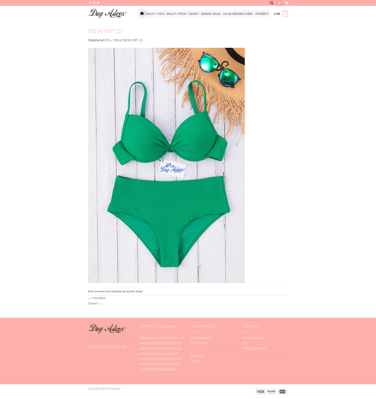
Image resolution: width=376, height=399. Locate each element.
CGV (245, 343)
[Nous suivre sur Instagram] (94, 3)
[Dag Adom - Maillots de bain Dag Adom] (107, 13)
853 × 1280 (112, 40)
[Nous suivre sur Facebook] (90, 3)
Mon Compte (199, 343)
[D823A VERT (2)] (166, 165)
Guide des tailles (201, 338)
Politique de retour (254, 348)
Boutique (196, 355)
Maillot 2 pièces (176, 13)
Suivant (95, 303)
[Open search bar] (272, 3)
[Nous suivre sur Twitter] (98, 3)
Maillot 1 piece (155, 13)
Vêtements (262, 13)
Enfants (194, 13)
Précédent (96, 298)
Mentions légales (253, 338)
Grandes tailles (211, 13)
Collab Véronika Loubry (238, 13)
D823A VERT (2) (132, 40)
